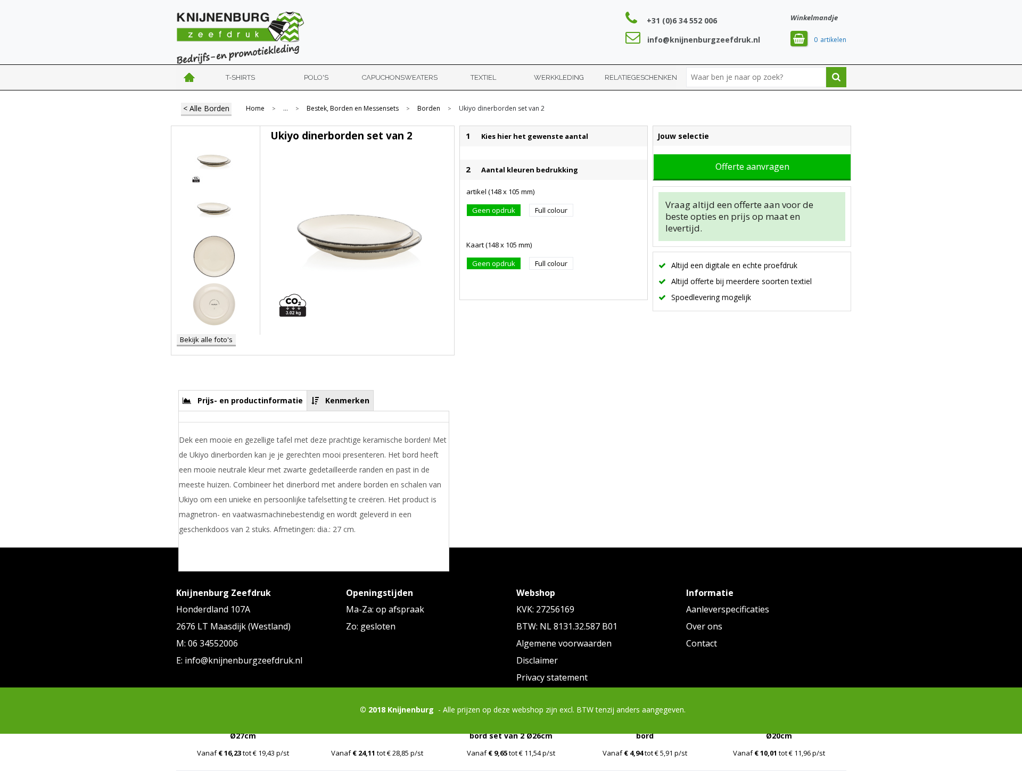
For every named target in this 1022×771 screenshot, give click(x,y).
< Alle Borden (206, 108)
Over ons (704, 626)
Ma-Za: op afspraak (385, 609)
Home (189, 77)
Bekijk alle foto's (206, 339)
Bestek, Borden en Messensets (353, 108)
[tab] (243, 400)
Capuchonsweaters (400, 77)
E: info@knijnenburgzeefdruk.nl (239, 660)
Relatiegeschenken (641, 77)
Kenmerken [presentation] (347, 400)
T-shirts (240, 77)
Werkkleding (559, 77)
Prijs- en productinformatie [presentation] (250, 400)
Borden (428, 108)
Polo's (316, 77)
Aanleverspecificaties (727, 609)
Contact (701, 643)
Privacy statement (552, 677)
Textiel (483, 77)
